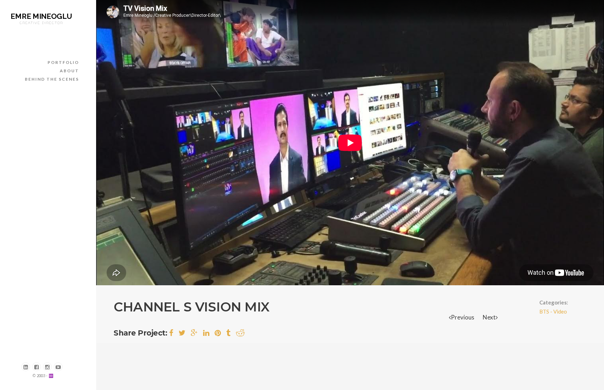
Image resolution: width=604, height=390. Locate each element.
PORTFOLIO (63, 62)
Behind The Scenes (52, 79)
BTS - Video (553, 311)
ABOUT (69, 70)
